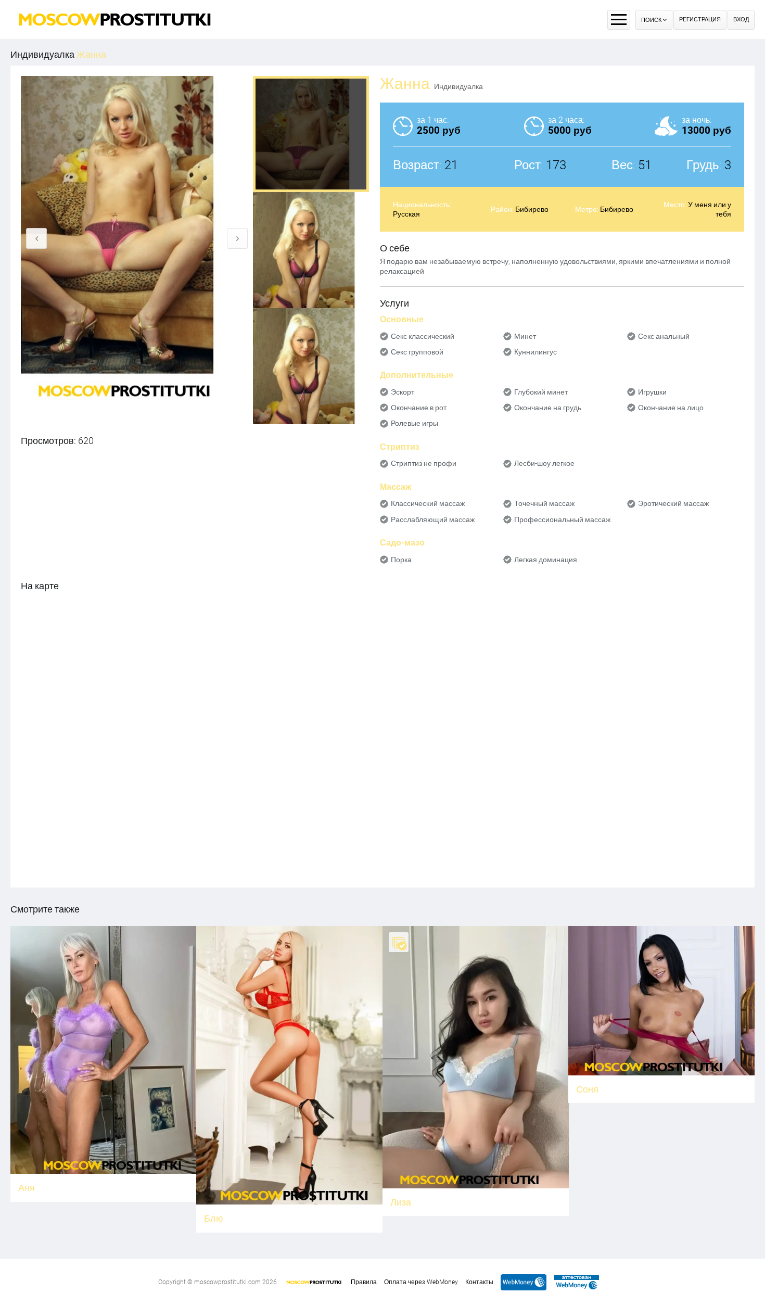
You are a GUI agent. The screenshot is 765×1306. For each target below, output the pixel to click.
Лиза (400, 1202)
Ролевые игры (414, 423)
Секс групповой (417, 352)
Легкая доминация (545, 559)
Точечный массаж (544, 503)
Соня (587, 1089)
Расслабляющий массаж (433, 519)
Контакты (479, 1282)
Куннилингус (535, 352)
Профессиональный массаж (562, 519)
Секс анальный (664, 336)
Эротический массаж (673, 503)
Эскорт (402, 392)
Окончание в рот (419, 407)
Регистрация (700, 19)
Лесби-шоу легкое (544, 463)
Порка (401, 559)
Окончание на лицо (671, 407)
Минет (525, 336)
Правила (364, 1282)
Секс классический (422, 336)
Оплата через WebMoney (421, 1282)
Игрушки (652, 392)
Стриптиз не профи (423, 463)
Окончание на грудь (547, 407)
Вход (741, 19)
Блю (213, 1218)
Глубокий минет (541, 392)
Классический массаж (428, 503)
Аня (26, 1187)
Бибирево (532, 209)
